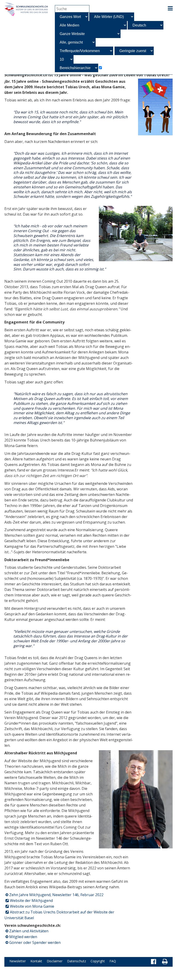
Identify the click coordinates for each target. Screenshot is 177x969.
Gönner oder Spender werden (35, 942)
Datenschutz (76, 961)
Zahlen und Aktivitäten (28, 930)
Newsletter (17, 961)
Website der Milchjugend (31, 900)
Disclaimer (54, 961)
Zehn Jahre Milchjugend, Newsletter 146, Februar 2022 (56, 894)
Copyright (98, 961)
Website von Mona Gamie (32, 906)
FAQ (112, 961)
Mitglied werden (23, 936)
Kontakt (36, 961)
